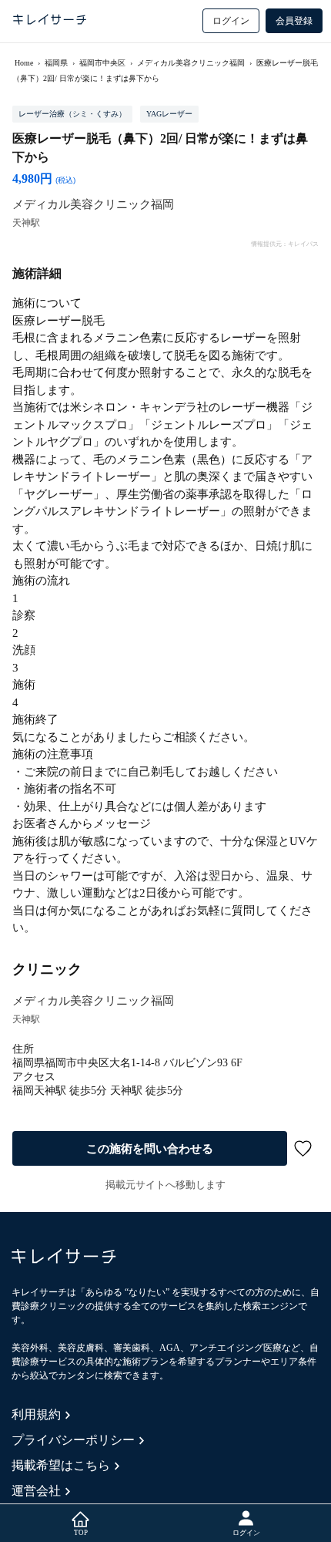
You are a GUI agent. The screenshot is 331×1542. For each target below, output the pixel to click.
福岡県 (56, 63)
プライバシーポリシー (73, 1439)
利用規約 (36, 1414)
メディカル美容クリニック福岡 (191, 63)
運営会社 (36, 1490)
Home (24, 63)
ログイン (230, 20)
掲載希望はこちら (61, 1465)
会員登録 (294, 20)
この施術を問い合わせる (149, 1149)
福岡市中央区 (102, 63)
